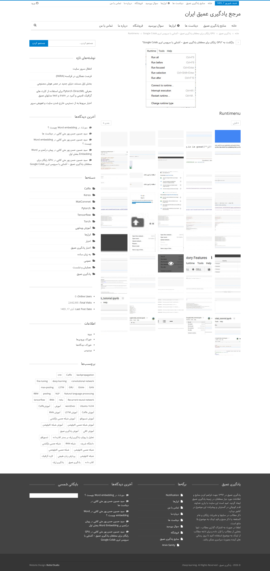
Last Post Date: (83, 309)
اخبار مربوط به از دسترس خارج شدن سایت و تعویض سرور (61, 103)
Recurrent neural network (81, 400)
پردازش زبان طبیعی (66, 456)
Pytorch (86, 208)
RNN (52, 400)
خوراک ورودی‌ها (84, 340)
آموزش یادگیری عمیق (69, 431)
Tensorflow (84, 215)
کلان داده (89, 462)
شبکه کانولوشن (87, 456)
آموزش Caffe (88, 412)
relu (61, 400)
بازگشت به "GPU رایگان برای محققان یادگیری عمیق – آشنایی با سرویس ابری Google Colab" (188, 43)
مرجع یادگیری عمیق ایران (213, 14)
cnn (60, 375)
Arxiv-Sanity (168, 545)
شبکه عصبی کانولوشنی (59, 450)
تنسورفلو (44, 437)
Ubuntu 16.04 (87, 406)
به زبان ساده (84, 254)
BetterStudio (52, 565)
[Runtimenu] (228, 139)
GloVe (81, 387)
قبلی (235, 123)
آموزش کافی (88, 431)
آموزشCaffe (44, 406)
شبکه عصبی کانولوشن (84, 450)
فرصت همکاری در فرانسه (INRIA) (74, 76)
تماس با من (115, 3)
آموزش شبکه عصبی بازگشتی (62, 419)
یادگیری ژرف (58, 462)
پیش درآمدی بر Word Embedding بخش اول (107, 524)
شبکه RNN (71, 444)
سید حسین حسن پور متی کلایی (72, 134)
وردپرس (88, 350)
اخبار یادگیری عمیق (81, 248)
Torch (87, 222)
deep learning (60, 381)
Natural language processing (79, 394)
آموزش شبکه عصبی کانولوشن (81, 425)
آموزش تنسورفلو (87, 419)
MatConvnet (83, 202)
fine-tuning (42, 381)
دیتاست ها (177, 3)
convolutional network (82, 381)
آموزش (58, 406)
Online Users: (84, 297)
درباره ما (128, 3)
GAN (91, 387)
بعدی (106, 123)
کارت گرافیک (47, 456)
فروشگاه (139, 3)
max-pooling (47, 387)
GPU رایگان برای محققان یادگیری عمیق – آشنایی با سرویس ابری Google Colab (61, 162)
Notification (172, 495)
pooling (47, 394)
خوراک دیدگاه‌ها (84, 345)
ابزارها (164, 3)
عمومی (87, 261)
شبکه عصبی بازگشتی (51, 444)
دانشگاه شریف (87, 444)
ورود (89, 334)
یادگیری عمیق (84, 274)
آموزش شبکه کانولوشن (53, 425)
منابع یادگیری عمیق (195, 3)
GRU (71, 387)
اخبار (88, 241)
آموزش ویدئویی (83, 228)
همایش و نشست (82, 267)
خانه (210, 3)
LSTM (61, 387)
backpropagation (85, 375)
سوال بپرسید (151, 3)
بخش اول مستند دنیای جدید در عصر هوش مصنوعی (64, 84)
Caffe (87, 189)
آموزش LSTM (71, 412)
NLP (57, 394)
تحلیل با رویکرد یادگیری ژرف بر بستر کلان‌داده (73, 437)
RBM (36, 394)
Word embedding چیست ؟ (62, 128)
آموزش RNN (54, 412)
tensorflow (39, 400)
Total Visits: (85, 303)
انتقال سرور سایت (82, 69)
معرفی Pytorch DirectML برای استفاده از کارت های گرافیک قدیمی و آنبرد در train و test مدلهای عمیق (64, 93)
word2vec (70, 406)
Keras (87, 195)
